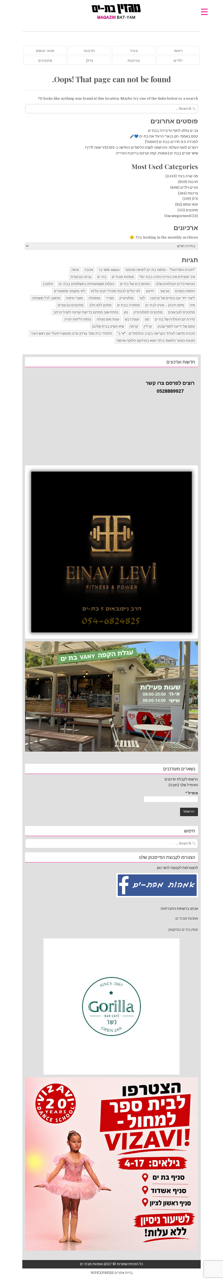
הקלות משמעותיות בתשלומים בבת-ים (86, 284)
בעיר (134, 50)
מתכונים (45, 60)
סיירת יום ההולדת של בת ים (175, 319)
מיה (192, 305)
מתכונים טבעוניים (70, 305)
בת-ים (101, 277)
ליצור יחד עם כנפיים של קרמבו (172, 298)
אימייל (191, 793)
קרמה (133, 326)
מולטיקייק (126, 298)
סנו (147, 319)
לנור (142, 298)
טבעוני (164, 291)
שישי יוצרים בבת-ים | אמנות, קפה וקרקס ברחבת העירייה (157, 153)
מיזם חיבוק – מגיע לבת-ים (164, 305)
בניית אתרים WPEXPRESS (112, 1273)
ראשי (178, 50)
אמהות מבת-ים (186, 918)
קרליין (148, 326)
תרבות (89, 50)
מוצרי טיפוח (74, 298)
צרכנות (134, 60)
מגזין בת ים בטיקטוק (183, 930)
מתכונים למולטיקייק (148, 312)
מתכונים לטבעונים (181, 312)
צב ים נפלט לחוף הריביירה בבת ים (173, 131)
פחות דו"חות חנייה (77, 319)
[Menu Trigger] (204, 11)
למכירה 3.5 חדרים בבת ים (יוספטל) (171, 142)
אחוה (75, 270)
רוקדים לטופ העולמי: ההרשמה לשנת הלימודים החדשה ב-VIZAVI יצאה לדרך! (141, 147)
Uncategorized (177, 216)
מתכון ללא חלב (100, 305)
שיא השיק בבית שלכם (108, 326)
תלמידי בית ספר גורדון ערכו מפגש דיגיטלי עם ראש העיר (71, 333)
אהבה (88, 270)
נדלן (89, 60)
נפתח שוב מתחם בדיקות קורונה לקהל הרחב (85, 312)
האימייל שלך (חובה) (183, 785)
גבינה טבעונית (81, 277)
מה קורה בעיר (188, 176)
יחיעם (150, 291)
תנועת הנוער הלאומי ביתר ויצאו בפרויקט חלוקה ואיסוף (155, 340)
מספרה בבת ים (128, 305)
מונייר (110, 298)
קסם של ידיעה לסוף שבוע (176, 326)
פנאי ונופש (45, 50)
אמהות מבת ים (123, 277)
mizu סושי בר (108, 270)
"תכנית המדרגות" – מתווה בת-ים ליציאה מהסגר (160, 270)
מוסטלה (94, 298)
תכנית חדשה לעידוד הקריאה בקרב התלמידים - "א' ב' (156, 333)
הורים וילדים (189, 187)
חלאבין (48, 284)
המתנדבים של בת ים (135, 284)
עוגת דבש (132, 319)
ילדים (178, 60)
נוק (126, 312)
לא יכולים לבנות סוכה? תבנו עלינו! (115, 291)
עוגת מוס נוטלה (108, 319)
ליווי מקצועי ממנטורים (69, 291)
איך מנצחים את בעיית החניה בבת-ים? (167, 277)
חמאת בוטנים (185, 291)
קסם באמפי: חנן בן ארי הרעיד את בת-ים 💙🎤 (164, 136)
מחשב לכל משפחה (46, 298)
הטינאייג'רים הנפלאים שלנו (175, 284)
